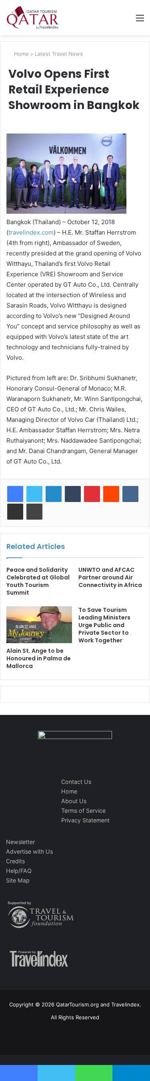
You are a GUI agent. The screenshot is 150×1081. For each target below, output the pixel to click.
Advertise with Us (29, 851)
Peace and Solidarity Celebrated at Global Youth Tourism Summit (38, 581)
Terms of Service (83, 810)
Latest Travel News (59, 54)
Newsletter (20, 841)
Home (20, 54)
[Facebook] (15, 494)
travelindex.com (31, 232)
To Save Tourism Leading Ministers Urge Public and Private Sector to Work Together (104, 625)
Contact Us (76, 781)
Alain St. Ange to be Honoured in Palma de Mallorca (38, 658)
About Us (73, 801)
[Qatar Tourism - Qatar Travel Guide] (32, 18)
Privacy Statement (85, 820)
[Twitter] (34, 494)
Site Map (18, 880)
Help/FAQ (19, 870)
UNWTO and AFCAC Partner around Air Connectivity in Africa (110, 577)
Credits (15, 861)
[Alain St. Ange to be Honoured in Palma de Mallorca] (39, 624)
